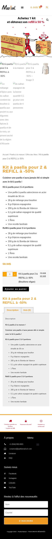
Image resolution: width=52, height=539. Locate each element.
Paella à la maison (17, 155)
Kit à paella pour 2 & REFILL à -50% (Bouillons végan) (28, 278)
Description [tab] (13, 310)
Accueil (5, 155)
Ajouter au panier (16, 289)
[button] (22, 7)
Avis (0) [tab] (27, 310)
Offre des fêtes (31, 155)
